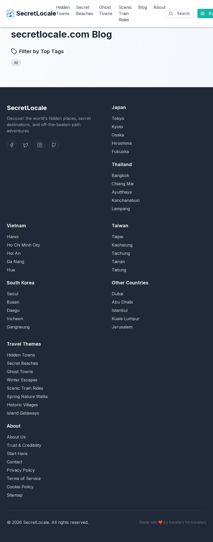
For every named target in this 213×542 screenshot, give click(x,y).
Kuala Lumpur (125, 318)
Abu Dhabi (122, 302)
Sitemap (15, 495)
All (16, 62)
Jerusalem (122, 327)
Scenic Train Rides (125, 13)
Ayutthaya (122, 192)
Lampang (121, 208)
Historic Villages (22, 404)
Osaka (118, 135)
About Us (16, 437)
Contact (14, 461)
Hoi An (14, 253)
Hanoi (12, 236)
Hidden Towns (63, 10)
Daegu (13, 310)
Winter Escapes (22, 379)
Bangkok (120, 175)
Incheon (15, 318)
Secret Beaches (84, 10)
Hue (11, 269)
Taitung (119, 269)
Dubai (117, 293)
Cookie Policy (20, 486)
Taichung (121, 253)
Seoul (12, 293)
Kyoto (117, 126)
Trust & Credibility (24, 445)
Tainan (118, 261)
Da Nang (15, 261)
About (159, 7)
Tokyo (118, 118)
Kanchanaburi (125, 200)
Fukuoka (120, 151)
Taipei (117, 236)
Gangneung (18, 327)
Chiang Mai (123, 183)
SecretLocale (36, 13)
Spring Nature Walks (27, 396)
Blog (142, 7)
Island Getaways (23, 413)
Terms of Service (24, 478)
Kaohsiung (122, 245)
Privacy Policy (21, 470)
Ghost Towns (105, 10)
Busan (13, 302)
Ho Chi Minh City (23, 245)
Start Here (17, 453)
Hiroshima (122, 143)
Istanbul (120, 310)
